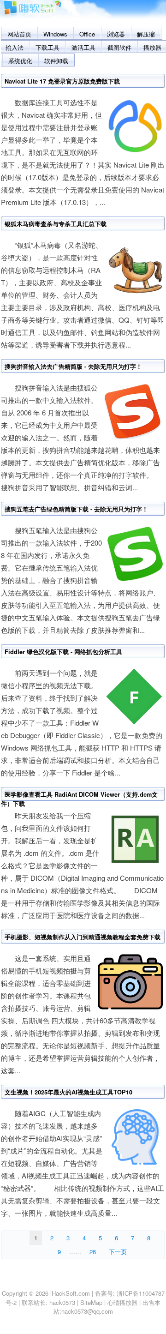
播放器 (152, 47)
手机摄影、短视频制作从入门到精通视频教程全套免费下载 (82, 937)
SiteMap (91, 1302)
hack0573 (62, 1302)
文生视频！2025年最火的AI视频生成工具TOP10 (68, 1092)
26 (92, 1251)
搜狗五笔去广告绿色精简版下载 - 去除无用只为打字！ (76, 509)
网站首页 (19, 34)
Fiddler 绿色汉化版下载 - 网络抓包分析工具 (63, 652)
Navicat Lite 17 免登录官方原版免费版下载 (62, 81)
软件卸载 (56, 60)
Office (87, 34)
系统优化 (20, 60)
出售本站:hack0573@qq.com (107, 1307)
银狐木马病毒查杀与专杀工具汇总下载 (56, 224)
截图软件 (119, 47)
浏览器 (116, 34)
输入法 (15, 47)
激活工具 (83, 47)
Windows (55, 34)
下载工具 (47, 47)
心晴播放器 (122, 1302)
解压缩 (146, 34)
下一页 (118, 1251)
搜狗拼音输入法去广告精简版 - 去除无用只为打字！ (73, 366)
